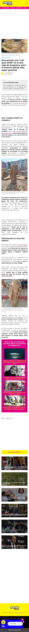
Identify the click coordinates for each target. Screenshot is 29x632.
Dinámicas (19, 7)
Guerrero (24, 103)
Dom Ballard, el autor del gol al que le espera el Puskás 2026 (14, 483)
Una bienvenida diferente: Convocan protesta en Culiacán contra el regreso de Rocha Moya (14, 515)
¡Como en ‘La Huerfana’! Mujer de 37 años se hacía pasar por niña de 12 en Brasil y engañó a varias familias (14, 498)
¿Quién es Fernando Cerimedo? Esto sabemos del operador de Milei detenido (14, 546)
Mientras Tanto (5, 57)
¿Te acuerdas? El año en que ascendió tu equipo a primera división (12, 530)
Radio (24, 7)
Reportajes (6, 7)
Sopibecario (9, 73)
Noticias (4, 465)
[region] (12, 32)
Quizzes (12, 7)
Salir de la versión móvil (14, 630)
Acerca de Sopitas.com (19, 612)
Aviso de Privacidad (8, 612)
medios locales (22, 244)
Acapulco (8, 418)
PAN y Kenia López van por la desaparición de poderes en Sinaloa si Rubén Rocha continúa (14, 467)
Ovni (12, 418)
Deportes (4, 481)
